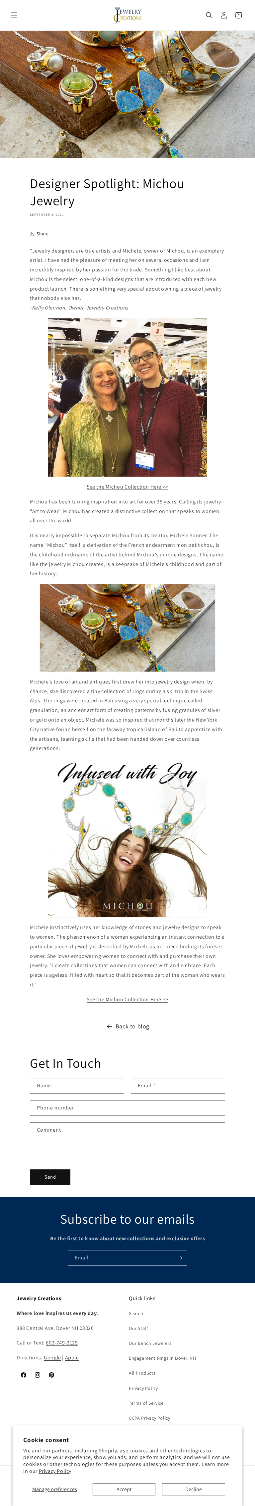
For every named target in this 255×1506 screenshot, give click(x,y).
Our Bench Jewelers (150, 1343)
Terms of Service (146, 1403)
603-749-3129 (62, 1342)
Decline (193, 1489)
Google (52, 1357)
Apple (72, 1357)
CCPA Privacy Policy (149, 1418)
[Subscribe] (179, 1258)
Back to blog (132, 1026)
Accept (124, 1489)
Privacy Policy (55, 1471)
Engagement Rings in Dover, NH (162, 1358)
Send (50, 1177)
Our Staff (138, 1328)
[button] (14, 15)
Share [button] (43, 234)
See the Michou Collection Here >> (127, 486)
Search (136, 1313)
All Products (142, 1373)
